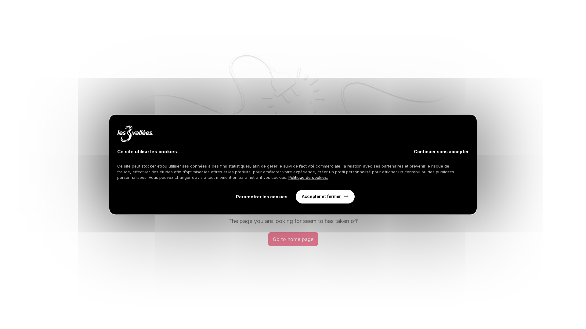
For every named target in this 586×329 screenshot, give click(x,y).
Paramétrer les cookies (262, 196)
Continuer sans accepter (441, 151)
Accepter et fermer (321, 196)
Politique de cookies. (308, 177)
